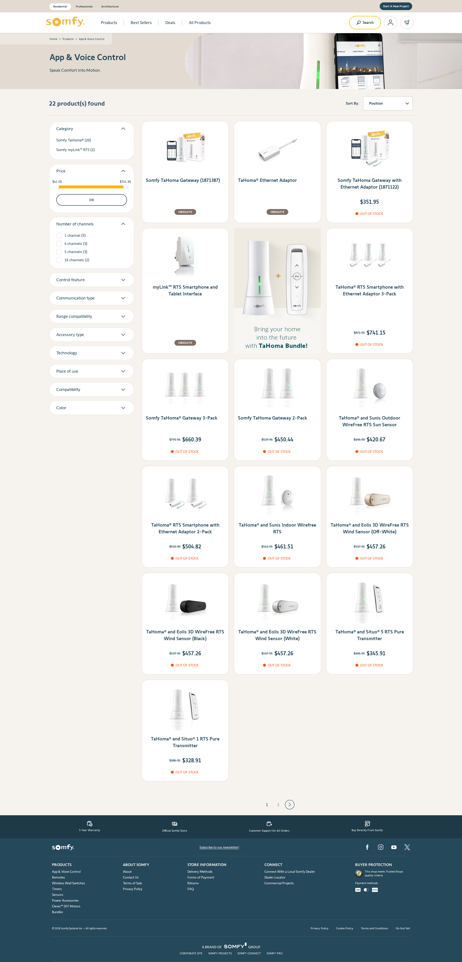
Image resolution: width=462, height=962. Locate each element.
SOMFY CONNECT (249, 953)
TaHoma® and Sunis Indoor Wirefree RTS (277, 528)
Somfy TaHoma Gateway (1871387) (183, 180)
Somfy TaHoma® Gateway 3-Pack (182, 417)
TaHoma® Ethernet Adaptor (267, 180)
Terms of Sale (132, 883)
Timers (57, 889)
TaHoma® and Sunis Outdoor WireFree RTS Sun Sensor (369, 421)
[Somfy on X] (407, 847)
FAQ (190, 889)
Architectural (110, 6)
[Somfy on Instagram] (381, 847)
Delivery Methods (199, 871)
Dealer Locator (274, 877)
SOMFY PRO (274, 953)
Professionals (84, 6)
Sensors (57, 895)
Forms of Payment (200, 877)
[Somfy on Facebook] (367, 847)
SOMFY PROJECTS (220, 953)
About (127, 871)
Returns (193, 883)
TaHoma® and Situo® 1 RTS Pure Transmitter (185, 742)
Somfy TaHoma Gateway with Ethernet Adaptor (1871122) (370, 184)
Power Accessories (65, 900)
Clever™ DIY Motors (66, 906)
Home (53, 38)
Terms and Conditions (374, 928)
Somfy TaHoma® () (73, 140)
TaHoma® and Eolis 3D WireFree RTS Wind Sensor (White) (277, 635)
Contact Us (131, 877)
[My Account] (390, 22)
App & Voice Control (66, 871)
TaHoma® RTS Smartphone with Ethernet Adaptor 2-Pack (185, 528)
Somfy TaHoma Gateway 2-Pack (272, 417)
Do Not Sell (403, 928)
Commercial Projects (279, 883)
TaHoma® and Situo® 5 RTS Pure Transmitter (369, 635)
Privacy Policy (132, 889)
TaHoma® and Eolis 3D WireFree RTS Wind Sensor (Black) (185, 635)
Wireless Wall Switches (68, 883)
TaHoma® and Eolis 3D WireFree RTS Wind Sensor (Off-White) (370, 528)
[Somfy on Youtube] (394, 847)
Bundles (57, 912)
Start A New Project (396, 6)
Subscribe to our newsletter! (219, 847)
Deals (170, 22)
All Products (200, 22)
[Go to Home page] (65, 22)
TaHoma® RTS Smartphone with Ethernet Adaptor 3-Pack (369, 290)
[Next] (290, 804)
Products (109, 22)
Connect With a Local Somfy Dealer (289, 871)
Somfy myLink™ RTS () (75, 150)
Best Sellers (141, 22)
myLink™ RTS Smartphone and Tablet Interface (185, 290)
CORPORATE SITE (191, 953)
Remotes (58, 877)
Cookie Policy (344, 928)
